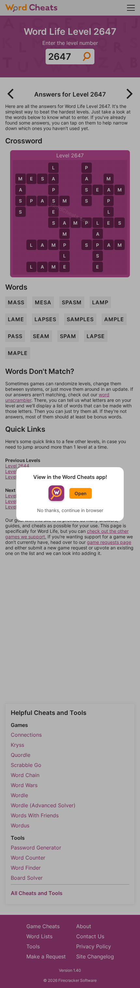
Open (81, 493)
